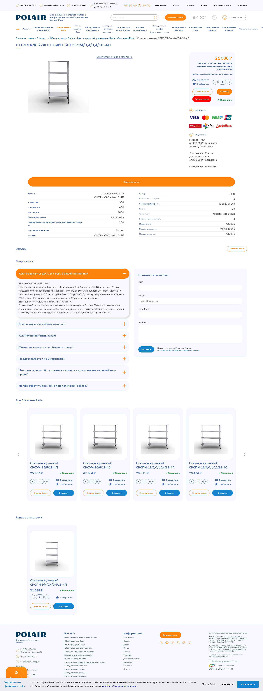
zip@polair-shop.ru (28, 670)
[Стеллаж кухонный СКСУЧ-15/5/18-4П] (52, 437)
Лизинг (176, 5)
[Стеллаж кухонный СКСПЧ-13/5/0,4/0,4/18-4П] (158, 437)
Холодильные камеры (212, 29)
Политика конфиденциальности (223, 661)
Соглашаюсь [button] (248, 684)
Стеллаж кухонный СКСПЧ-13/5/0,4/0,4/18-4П (155, 465)
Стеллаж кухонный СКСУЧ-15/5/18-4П (44, 465)
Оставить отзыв (237, 248)
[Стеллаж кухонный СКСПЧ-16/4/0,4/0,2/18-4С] (211, 437)
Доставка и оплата (222, 5)
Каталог (70, 633)
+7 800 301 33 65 (27, 675)
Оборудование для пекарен (92, 29)
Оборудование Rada (63, 29)
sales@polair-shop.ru (54, 5)
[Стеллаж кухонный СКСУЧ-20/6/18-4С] (105, 437)
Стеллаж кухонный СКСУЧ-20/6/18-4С (97, 465)
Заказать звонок (175, 17)
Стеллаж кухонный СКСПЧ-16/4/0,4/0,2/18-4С (208, 465)
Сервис (126, 652)
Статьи (126, 648)
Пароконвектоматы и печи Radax (43, 29)
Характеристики (131, 182)
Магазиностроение (248, 29)
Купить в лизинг (202, 99)
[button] (18, 454)
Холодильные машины (229, 29)
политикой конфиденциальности (120, 686)
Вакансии (127, 662)
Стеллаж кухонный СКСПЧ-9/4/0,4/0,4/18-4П (48, 582)
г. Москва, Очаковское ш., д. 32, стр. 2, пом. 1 (106, 5)
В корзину (224, 91)
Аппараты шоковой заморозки (108, 29)
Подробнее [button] (208, 684)
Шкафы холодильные (140, 29)
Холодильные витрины (179, 29)
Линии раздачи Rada (78, 29)
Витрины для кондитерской (123, 29)
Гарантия (127, 655)
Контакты (242, 5)
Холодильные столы (195, 29)
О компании (160, 5)
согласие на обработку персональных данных (178, 350)
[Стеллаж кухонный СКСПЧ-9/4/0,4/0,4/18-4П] (52, 554)
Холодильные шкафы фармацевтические (159, 29)
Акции (204, 5)
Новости (190, 5)
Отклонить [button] (227, 684)
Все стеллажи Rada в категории (114, 57)
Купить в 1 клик (202, 91)
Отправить (146, 349)
